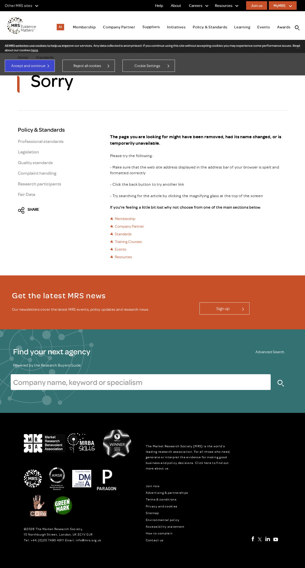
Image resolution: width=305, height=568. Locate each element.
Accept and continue (28, 65)
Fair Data (26, 194)
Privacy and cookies (162, 506)
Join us (256, 5)
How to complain (159, 533)
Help (159, 5)
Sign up (222, 308)
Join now (153, 486)
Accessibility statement (165, 526)
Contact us (155, 540)
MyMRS (279, 5)
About (176, 5)
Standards (123, 233)
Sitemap (152, 513)
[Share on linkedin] (63, 210)
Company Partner (129, 226)
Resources (123, 256)
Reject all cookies (87, 65)
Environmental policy (163, 520)
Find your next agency (51, 351)
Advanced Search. (270, 351)
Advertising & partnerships (167, 492)
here (34, 50)
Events (120, 249)
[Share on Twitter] (22, 210)
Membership (125, 218)
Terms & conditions (161, 499)
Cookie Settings (147, 65)
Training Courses (128, 241)
